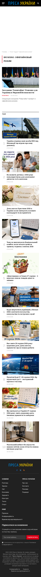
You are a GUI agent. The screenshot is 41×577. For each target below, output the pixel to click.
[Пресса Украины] (21, 3)
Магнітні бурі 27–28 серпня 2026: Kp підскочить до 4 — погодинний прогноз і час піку (22, 379)
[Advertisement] (20, 28)
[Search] (38, 3)
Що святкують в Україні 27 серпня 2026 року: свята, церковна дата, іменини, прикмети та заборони (21, 413)
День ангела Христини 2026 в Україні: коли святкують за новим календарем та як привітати (21, 211)
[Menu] (3, 3)
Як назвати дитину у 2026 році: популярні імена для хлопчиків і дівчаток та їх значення (21, 177)
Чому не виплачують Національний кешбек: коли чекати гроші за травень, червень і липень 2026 (22, 244)
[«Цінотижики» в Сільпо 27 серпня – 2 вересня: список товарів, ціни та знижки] (20, 263)
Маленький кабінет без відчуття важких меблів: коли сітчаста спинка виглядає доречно (23, 447)
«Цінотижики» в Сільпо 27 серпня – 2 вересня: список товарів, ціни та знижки (22, 278)
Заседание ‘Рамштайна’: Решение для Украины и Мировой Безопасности (20, 91)
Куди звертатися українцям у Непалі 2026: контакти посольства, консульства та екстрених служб (22, 312)
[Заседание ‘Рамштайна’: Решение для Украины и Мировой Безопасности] (20, 77)
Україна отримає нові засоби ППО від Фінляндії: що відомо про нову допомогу (22, 143)
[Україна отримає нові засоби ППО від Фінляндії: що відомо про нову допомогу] (20, 128)
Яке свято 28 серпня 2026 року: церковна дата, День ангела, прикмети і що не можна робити (20, 345)
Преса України (17, 556)
